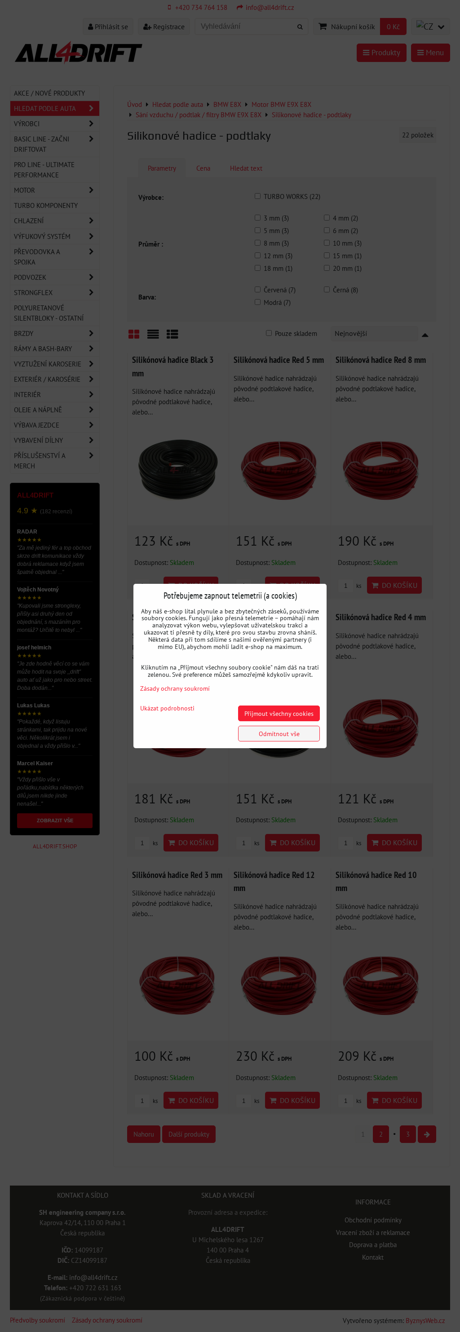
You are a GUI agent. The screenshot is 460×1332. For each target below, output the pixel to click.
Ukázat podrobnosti (167, 708)
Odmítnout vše (279, 733)
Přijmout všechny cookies (279, 713)
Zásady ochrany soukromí (175, 688)
